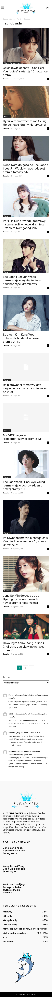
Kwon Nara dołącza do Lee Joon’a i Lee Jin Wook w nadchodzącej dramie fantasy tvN (25, 168)
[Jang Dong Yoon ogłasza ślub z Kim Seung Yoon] (40, 852)
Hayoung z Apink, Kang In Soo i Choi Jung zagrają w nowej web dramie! (23, 646)
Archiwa (6, 677)
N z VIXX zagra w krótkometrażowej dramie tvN (22, 437)
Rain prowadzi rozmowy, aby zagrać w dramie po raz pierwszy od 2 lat (25, 388)
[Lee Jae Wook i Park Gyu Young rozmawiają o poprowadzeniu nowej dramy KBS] (26, 464)
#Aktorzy (7, 116)
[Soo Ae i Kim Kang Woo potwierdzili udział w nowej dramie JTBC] (26, 313)
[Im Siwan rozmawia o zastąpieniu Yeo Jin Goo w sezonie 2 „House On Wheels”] (26, 517)
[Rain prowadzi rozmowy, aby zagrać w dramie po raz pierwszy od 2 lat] (26, 367)
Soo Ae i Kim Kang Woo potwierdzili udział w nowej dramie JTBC (21, 338)
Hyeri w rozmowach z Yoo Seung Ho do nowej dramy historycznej (25, 122)
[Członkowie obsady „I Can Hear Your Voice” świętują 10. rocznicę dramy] (26, 46)
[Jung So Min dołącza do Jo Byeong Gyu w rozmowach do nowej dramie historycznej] (26, 574)
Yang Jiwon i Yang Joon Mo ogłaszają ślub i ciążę (14, 868)
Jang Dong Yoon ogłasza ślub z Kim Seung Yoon (14, 850)
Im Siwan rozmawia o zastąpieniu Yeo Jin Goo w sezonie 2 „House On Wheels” (25, 541)
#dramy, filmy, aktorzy (12, 63)
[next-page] (31, 668)
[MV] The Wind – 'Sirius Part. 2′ (28, 733)
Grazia (6, 79)
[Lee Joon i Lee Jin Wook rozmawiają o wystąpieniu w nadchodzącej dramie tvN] (26, 256)
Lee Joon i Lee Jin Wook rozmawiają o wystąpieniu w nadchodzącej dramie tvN (22, 280)
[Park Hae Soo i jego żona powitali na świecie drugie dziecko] (40, 889)
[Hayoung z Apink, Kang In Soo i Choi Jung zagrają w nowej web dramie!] (26, 626)
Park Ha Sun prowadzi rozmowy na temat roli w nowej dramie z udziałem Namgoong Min (24, 224)
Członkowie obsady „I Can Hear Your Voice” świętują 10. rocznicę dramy (25, 71)
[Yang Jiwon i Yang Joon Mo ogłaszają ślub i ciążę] (40, 871)
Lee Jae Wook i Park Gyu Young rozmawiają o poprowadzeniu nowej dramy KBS (24, 485)
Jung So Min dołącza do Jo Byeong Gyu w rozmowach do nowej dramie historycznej (22, 599)
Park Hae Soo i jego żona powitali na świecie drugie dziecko (14, 888)
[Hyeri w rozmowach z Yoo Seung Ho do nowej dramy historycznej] (26, 101)
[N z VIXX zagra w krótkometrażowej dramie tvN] (26, 417)
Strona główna (9, 19)
